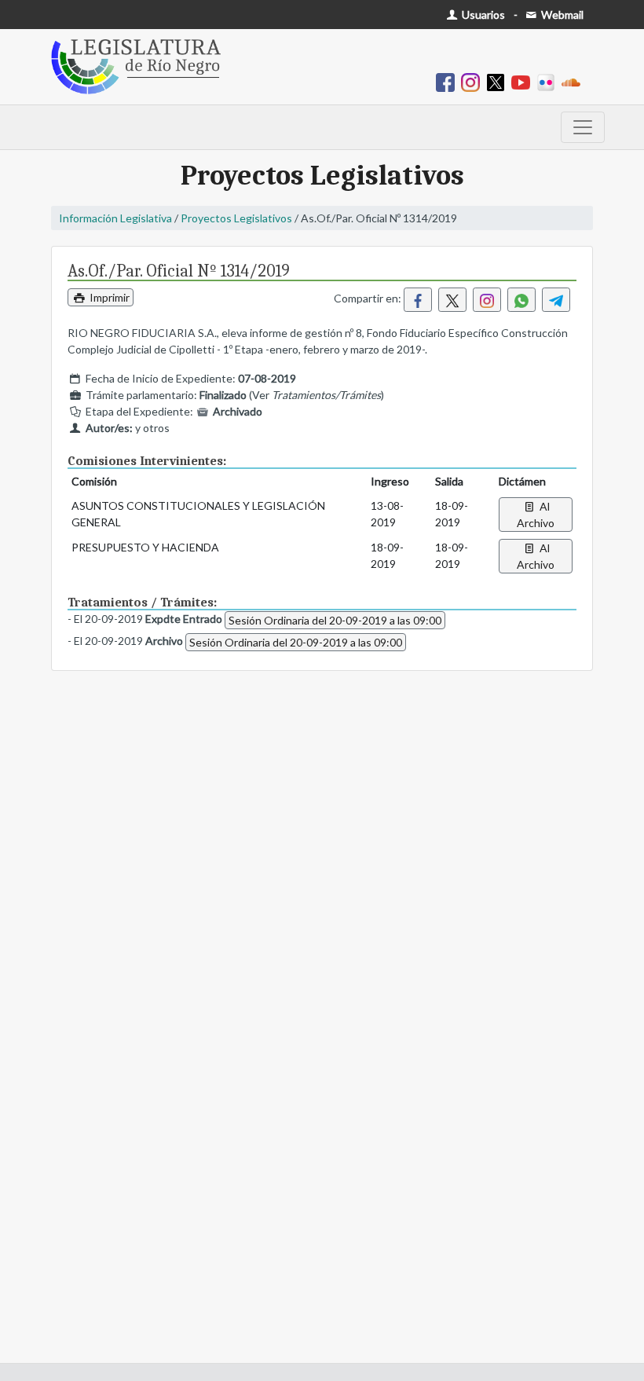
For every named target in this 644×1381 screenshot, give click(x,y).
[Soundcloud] (574, 81)
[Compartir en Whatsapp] (521, 300)
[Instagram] (473, 81)
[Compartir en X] (452, 300)
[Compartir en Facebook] (418, 300)
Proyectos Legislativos (236, 218)
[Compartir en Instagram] (487, 300)
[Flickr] (549, 81)
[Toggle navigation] (583, 127)
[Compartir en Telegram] (556, 300)
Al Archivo (535, 514)
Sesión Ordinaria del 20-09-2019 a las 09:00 (335, 620)
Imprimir (108, 297)
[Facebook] (448, 81)
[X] (498, 81)
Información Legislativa (115, 218)
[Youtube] (523, 81)
